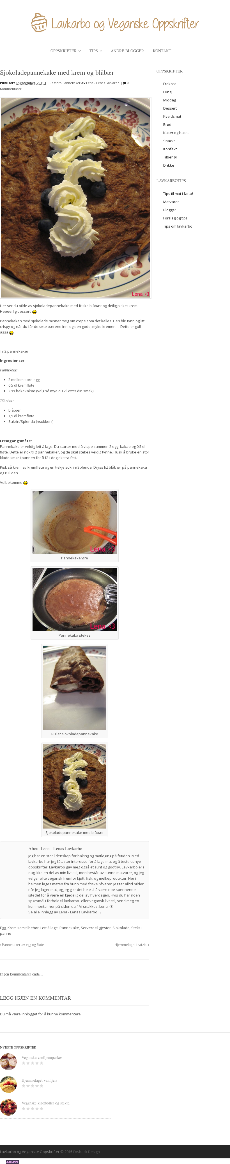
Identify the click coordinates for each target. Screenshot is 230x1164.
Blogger (169, 209)
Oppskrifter (63, 50)
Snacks (169, 140)
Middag (169, 100)
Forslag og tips (175, 218)
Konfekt (170, 148)
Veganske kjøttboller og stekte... (47, 1103)
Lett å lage (49, 927)
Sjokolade (121, 927)
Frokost (169, 83)
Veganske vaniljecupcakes (42, 1057)
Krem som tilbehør (23, 927)
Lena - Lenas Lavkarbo (102, 83)
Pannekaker (72, 83)
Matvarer (171, 201)
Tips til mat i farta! (178, 193)
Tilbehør (170, 157)
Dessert (55, 83)
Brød (167, 124)
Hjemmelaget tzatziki (131, 944)
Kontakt (162, 50)
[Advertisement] (193, 274)
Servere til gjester (96, 927)
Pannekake (69, 927)
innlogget (29, 1013)
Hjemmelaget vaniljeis (39, 1080)
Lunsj (167, 91)
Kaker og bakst (176, 132)
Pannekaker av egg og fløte (22, 944)
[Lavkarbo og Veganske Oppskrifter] (115, 30)
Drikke (168, 165)
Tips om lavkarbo (177, 226)
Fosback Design (86, 1151)
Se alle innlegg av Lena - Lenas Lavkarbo (65, 912)
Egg (3, 927)
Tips (93, 50)
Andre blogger (127, 50)
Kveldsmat (172, 116)
